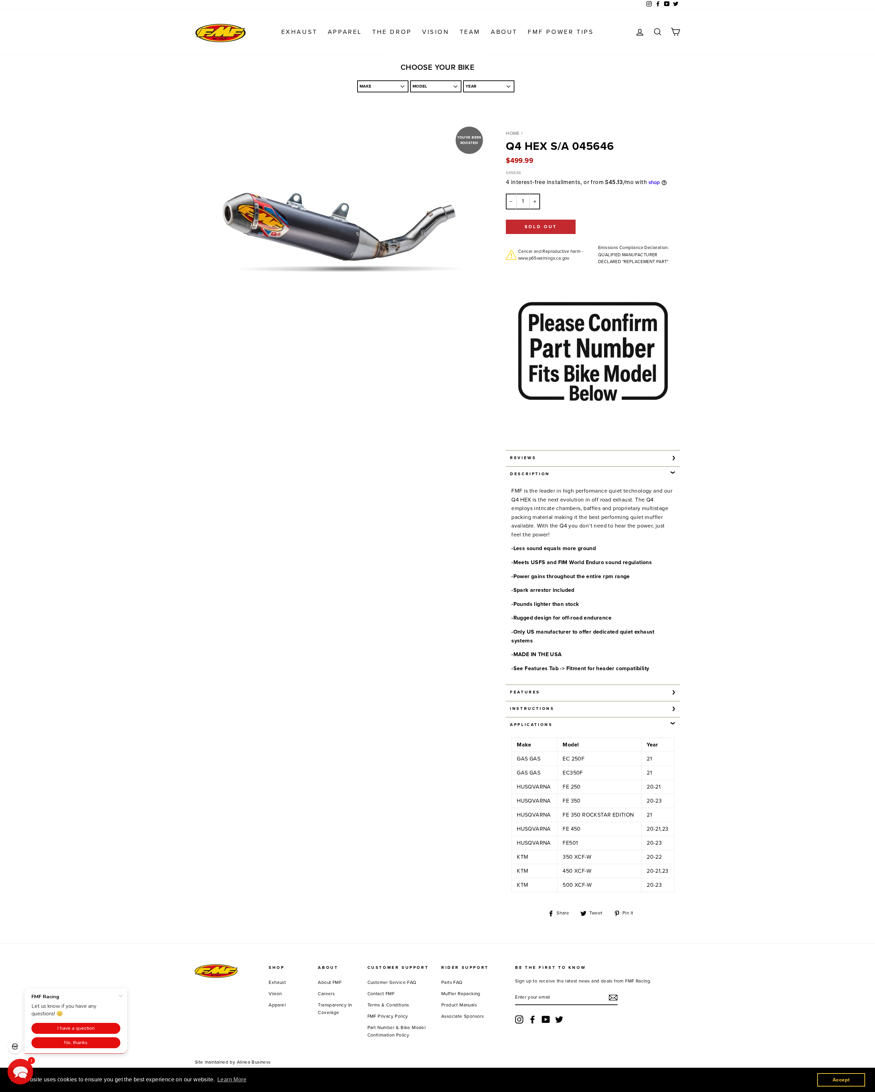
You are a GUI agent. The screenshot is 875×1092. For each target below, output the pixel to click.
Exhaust (299, 32)
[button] (20, 1071)
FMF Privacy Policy (387, 1016)
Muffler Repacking (461, 994)
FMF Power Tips (561, 32)
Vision (435, 32)
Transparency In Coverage (335, 1008)
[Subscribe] (613, 997)
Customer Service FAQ (391, 982)
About (504, 32)
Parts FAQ (451, 982)
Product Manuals (459, 1005)
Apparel (345, 32)
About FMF (329, 982)
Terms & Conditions (388, 1005)
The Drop (392, 32)
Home (513, 133)
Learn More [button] (231, 1079)
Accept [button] (841, 1079)
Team (470, 32)
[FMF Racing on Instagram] (519, 1019)
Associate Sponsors (462, 1016)
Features (525, 692)
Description (530, 473)
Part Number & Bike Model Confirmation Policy (396, 1031)
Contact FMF (380, 994)
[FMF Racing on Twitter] (559, 1019)
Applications (531, 724)
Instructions (532, 708)
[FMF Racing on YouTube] (546, 1019)
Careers (326, 994)
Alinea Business (254, 1062)
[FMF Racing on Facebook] (532, 1019)
